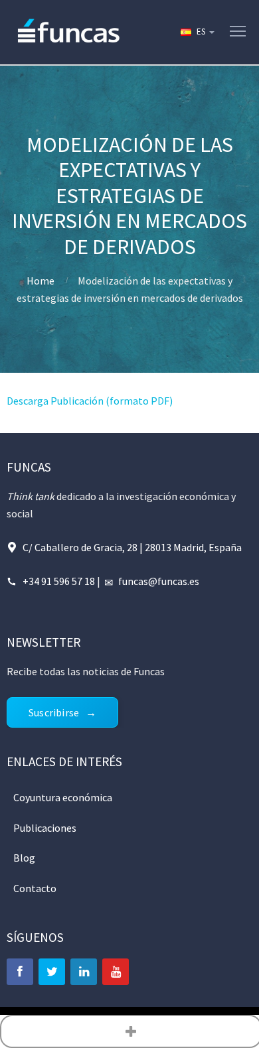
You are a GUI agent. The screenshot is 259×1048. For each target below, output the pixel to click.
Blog (24, 857)
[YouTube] (115, 971)
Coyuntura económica (62, 797)
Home (40, 280)
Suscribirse (54, 712)
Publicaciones (44, 827)
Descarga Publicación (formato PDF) (90, 400)
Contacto (34, 888)
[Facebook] (20, 971)
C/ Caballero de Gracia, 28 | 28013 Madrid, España (132, 547)
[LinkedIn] (83, 971)
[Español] (196, 32)
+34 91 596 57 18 (59, 581)
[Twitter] (52, 971)
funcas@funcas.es (158, 581)
